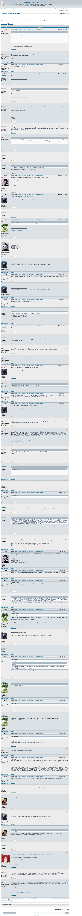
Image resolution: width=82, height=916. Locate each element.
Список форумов (4, 13)
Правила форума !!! (21, 230)
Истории (18, 13)
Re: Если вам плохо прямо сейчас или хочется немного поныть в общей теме (31, 29)
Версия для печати (4, 25)
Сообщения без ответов (5, 12)
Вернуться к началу (4, 62)
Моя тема (13, 230)
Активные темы (12, 12)
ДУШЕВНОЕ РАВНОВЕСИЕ (31, 2)
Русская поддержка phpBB (35, 915)
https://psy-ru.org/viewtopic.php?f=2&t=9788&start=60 (21, 892)
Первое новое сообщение (64, 25)
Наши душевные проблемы (12, 13)
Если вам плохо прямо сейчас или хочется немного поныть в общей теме (26, 21)
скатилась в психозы (19, 441)
